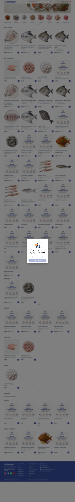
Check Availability (37, 260)
